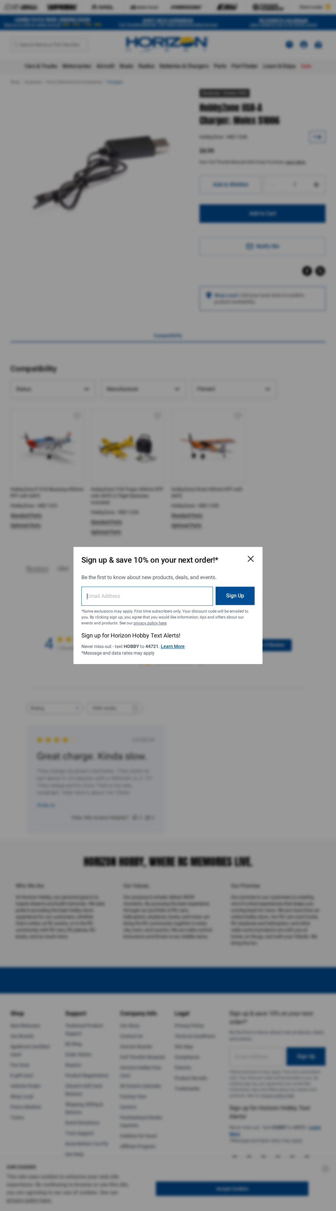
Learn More (173, 646)
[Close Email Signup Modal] (251, 559)
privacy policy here (150, 623)
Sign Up (235, 596)
